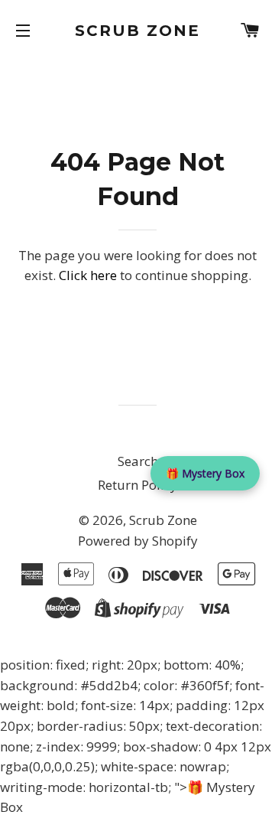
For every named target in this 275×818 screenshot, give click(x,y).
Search (138, 461)
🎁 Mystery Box (205, 473)
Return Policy (137, 485)
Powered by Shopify (138, 540)
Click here (88, 275)
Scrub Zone (137, 30)
